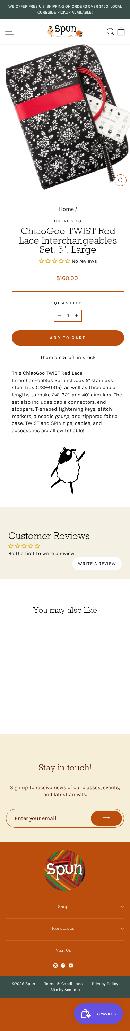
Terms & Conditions (63, 983)
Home (66, 209)
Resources (63, 928)
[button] (54, 261)
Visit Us (63, 950)
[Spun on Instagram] (55, 965)
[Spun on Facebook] (63, 965)
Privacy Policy (105, 983)
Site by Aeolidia (65, 989)
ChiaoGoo (68, 221)
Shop (63, 906)
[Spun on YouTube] (71, 965)
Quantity (68, 303)
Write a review (97, 563)
